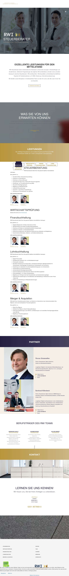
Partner (37, 546)
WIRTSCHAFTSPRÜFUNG (7, 548)
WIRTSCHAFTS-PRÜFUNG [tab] (30, 164)
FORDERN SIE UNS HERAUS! (34, 85)
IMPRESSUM (38, 554)
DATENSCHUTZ (38, 557)
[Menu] (65, 11)
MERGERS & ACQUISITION (7, 557)
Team (37, 548)
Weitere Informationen (34, 575)
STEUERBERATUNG (6, 546)
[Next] (0, 538)
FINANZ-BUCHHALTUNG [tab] (40, 164)
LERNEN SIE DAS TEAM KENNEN (34, 131)
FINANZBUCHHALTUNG (7, 551)
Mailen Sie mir (40, 374)
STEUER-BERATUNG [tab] (18, 164)
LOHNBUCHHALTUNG (7, 554)
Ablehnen (10, 573)
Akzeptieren (3, 573)
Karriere (37, 551)
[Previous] (34, 446)
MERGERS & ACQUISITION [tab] (18, 168)
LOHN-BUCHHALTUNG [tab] (52, 164)
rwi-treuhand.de (23, 212)
